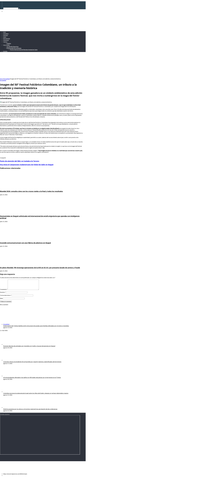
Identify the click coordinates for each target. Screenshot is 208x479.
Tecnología (6, 40)
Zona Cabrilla (6, 45)
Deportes (5, 35)
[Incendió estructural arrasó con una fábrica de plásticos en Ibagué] (16, 239)
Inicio (4, 32)
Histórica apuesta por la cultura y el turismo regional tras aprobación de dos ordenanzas (30, 409)
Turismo (5, 42)
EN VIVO (5, 51)
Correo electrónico (5, 295)
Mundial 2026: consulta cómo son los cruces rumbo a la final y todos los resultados (31, 191)
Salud (4, 37)
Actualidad (5, 33)
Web (1, 298)
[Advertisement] (43, 65)
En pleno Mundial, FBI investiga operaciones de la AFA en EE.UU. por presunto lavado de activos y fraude (40, 268)
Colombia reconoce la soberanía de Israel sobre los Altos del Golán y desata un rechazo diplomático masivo (35, 393)
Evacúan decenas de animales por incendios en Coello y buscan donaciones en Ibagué (29, 346)
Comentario (3, 289)
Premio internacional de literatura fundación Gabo (24, 49)
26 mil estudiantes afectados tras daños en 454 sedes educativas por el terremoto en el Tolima (32, 377)
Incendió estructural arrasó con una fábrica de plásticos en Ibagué (25, 243)
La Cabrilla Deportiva (12, 46)
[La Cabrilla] (40, 29)
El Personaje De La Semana (13, 48)
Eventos (8, 43)
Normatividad (6, 38)
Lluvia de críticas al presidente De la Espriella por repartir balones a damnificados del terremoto (32, 362)
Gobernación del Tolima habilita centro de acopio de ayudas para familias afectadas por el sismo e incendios (36, 326)
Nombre (3, 292)
